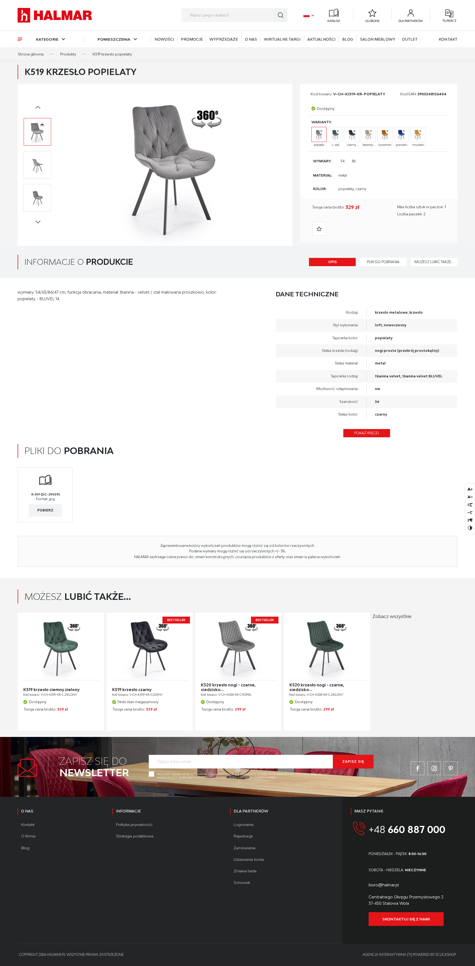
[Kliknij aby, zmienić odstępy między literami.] (470, 496)
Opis (332, 262)
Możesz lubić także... (434, 262)
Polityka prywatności (134, 824)
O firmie (28, 836)
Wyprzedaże (223, 39)
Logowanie (243, 824)
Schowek (242, 882)
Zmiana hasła (245, 871)
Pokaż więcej (366, 433)
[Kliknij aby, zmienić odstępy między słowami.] (470, 512)
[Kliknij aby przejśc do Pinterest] (450, 768)
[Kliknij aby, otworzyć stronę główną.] (55, 15)
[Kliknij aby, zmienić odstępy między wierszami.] (470, 504)
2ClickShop (445, 955)
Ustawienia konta (249, 859)
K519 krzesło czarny (131, 689)
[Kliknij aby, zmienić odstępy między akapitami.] (470, 520)
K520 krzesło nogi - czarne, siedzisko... (228, 687)
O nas (251, 39)
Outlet (410, 39)
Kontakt (448, 39)
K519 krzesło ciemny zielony (51, 689)
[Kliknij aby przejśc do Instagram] (434, 768)
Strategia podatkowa (134, 836)
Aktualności (321, 39)
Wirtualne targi (282, 39)
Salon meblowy (377, 39)
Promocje (192, 39)
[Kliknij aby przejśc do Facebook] (417, 768)
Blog (347, 39)
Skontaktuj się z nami (406, 919)
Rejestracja (243, 836)
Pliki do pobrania (383, 262)
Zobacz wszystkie (392, 616)
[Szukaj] (281, 15)
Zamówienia (244, 848)
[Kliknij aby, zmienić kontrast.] (470, 527)
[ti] (409, 955)
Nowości (164, 39)
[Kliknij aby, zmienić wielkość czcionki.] (470, 489)
